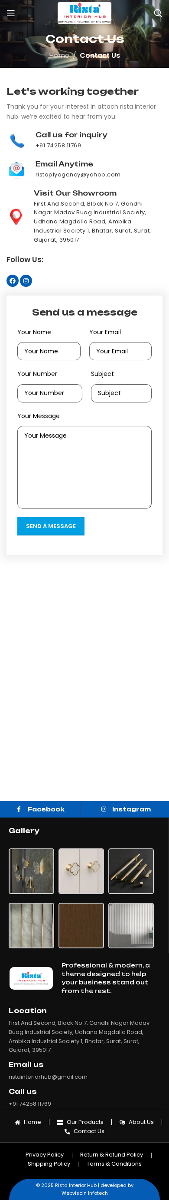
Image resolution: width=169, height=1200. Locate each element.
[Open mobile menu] (11, 13)
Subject (102, 373)
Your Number (37, 373)
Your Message (38, 416)
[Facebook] (12, 281)
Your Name (34, 332)
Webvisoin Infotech (85, 1193)
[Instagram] (26, 281)
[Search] (158, 13)
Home (59, 55)
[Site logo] (84, 12)
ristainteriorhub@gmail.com (48, 1077)
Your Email (105, 332)
